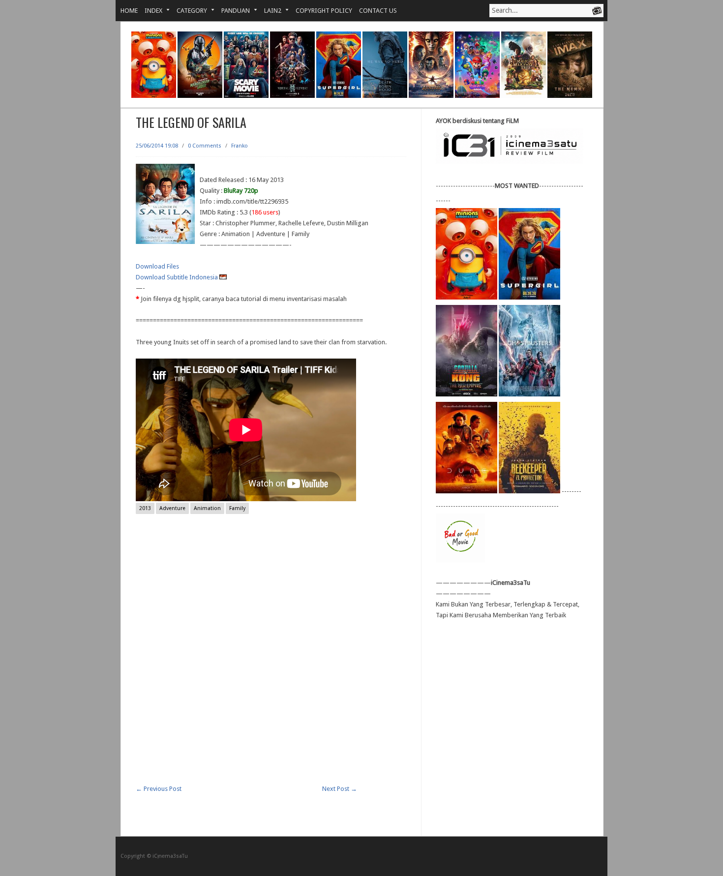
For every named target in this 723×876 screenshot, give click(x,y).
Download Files (157, 266)
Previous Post (158, 788)
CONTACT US (378, 10)
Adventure (172, 508)
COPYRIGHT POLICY (324, 10)
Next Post (339, 788)
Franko (239, 146)
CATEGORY (188, 10)
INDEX (150, 10)
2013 (145, 508)
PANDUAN (232, 10)
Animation (207, 508)
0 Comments (204, 146)
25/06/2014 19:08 (157, 146)
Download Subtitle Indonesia (177, 277)
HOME (129, 10)
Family (237, 508)
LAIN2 (269, 10)
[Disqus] (271, 659)
